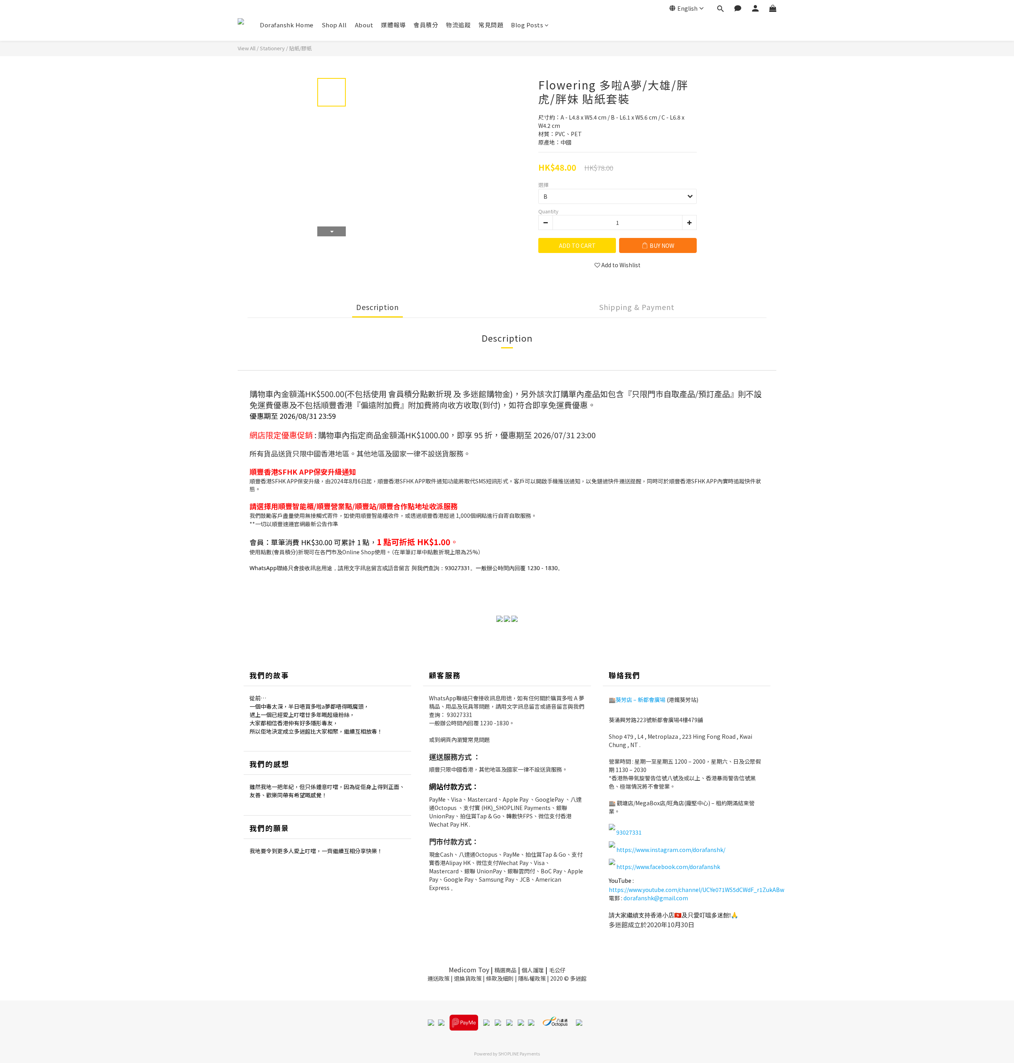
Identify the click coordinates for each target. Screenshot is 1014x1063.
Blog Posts (527, 25)
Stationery (272, 48)
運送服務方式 (450, 756)
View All (246, 48)
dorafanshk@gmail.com (655, 898)
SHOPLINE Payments (519, 1053)
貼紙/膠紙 (300, 48)
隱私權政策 (532, 978)
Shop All (334, 25)
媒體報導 (393, 25)
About (364, 25)
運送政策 (438, 978)
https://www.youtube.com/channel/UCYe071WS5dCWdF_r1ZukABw (696, 890)
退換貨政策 (468, 978)
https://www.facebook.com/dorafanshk (668, 867)
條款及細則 (500, 978)
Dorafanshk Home (287, 25)
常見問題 (490, 25)
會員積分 (426, 25)
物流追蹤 (458, 25)
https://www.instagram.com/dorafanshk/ (670, 850)
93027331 (459, 715)
